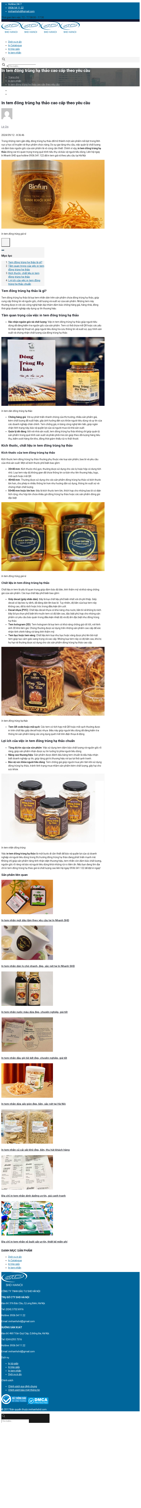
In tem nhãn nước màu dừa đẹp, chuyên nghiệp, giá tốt (34, 1012)
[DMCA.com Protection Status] (37, 1403)
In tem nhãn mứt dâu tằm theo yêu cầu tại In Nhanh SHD (35, 920)
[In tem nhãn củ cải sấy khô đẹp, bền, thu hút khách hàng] (27, 1142)
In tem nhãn (14, 52)
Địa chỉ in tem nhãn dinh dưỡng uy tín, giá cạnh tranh (33, 1195)
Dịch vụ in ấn (15, 41)
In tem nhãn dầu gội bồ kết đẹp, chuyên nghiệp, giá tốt (34, 1058)
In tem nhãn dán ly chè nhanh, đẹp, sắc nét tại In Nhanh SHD (38, 966)
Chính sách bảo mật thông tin (24, 1390)
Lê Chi (4, 126)
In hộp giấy (14, 49)
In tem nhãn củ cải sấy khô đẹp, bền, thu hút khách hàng (35, 1149)
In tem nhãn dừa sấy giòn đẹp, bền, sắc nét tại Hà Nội (33, 1103)
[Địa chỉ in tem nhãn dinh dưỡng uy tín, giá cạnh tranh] (27, 1188)
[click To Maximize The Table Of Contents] (5, 242)
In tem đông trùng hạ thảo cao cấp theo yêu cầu (34, 84)
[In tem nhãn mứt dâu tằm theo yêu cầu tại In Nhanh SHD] (27, 913)
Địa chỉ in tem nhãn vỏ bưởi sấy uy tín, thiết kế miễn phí (34, 1241)
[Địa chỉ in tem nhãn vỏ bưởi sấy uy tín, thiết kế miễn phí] (27, 1234)
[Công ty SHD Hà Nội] (40, 32)
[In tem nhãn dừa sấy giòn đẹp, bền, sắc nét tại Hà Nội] (27, 1096)
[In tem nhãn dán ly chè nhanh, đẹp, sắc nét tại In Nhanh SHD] (27, 959)
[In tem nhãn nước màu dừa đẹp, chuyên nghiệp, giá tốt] (27, 1005)
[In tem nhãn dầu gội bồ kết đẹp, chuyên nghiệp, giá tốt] (27, 1051)
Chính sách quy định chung (22, 1386)
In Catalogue (15, 45)
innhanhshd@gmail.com (21, 11)
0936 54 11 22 (16, 7)
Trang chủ (13, 77)
